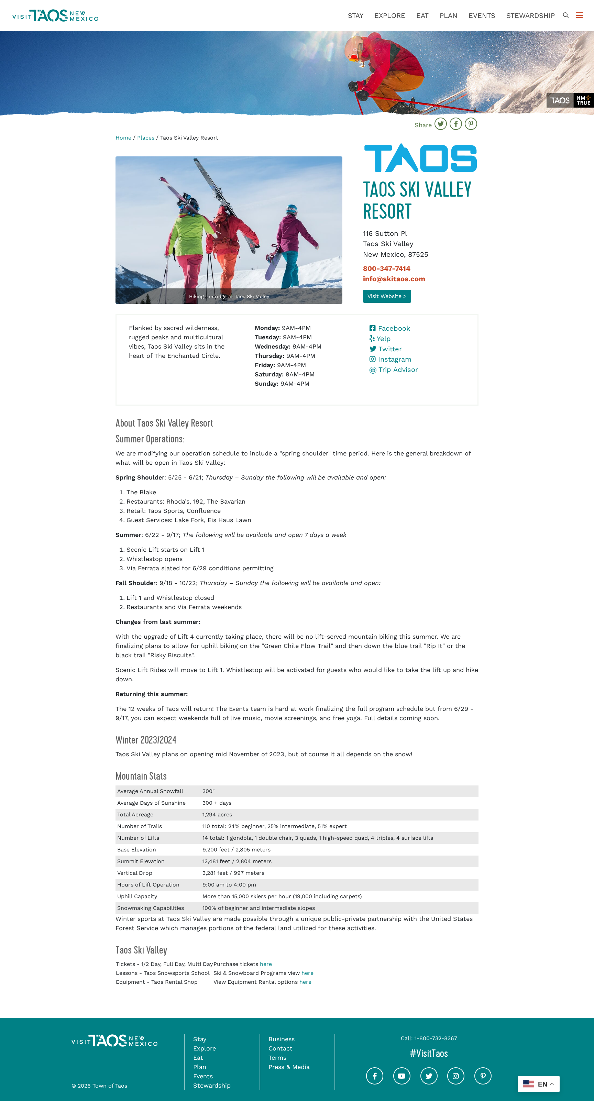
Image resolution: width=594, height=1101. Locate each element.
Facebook (393, 328)
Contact (280, 1048)
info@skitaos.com (394, 279)
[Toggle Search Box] (565, 15)
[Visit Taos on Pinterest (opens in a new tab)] (483, 1082)
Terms (277, 1057)
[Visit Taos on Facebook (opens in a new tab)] (374, 1082)
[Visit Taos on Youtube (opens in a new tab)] (401, 1082)
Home (123, 137)
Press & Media (289, 1066)
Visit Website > (387, 296)
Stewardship (530, 15)
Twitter (389, 349)
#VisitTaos (458, 1053)
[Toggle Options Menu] (579, 15)
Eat (422, 15)
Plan (449, 15)
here (266, 964)
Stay (355, 15)
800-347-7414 (386, 268)
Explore (389, 15)
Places (145, 137)
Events (482, 15)
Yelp (383, 338)
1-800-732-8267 (436, 1038)
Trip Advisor (397, 369)
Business (281, 1039)
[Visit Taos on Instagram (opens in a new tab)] (455, 1082)
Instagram (393, 359)
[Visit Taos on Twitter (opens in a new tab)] (429, 1082)
